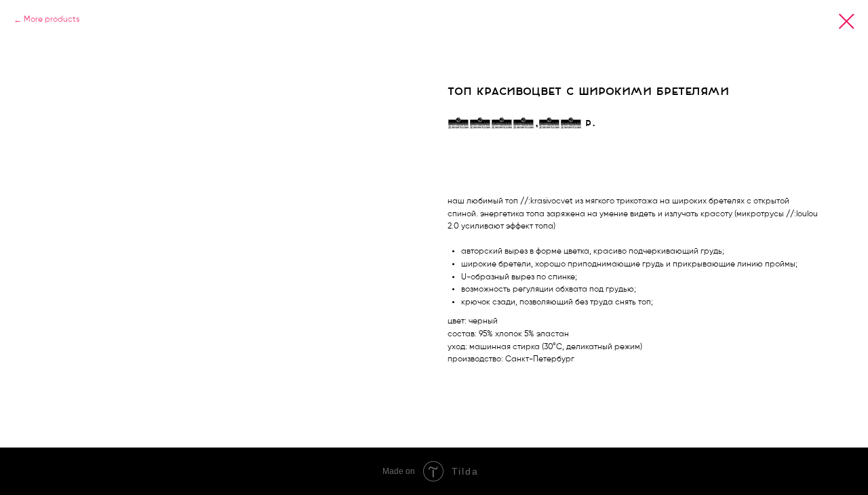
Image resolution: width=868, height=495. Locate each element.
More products (51, 20)
